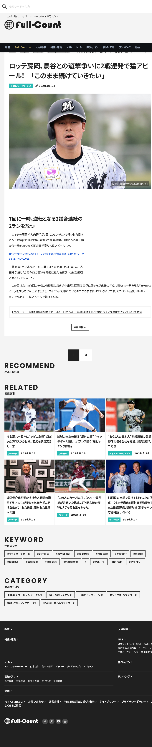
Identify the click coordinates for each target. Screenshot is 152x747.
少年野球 (57, 680)
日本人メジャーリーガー (15, 666)
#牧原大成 (102, 554)
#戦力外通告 (63, 554)
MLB (79, 47)
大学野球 (20, 680)
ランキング (125, 47)
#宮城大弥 (32, 562)
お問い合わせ (36, 701)
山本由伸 (34, 666)
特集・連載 (56, 47)
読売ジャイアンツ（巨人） (129, 643)
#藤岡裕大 (80, 327)
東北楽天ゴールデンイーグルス (25, 595)
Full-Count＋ (23, 47)
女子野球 (46, 680)
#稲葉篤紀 (13, 562)
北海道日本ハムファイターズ (59, 603)
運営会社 (54, 701)
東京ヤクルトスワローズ (129, 647)
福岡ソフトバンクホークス (22, 603)
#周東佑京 (83, 554)
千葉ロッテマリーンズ (21, 85)
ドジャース (88, 666)
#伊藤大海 (51, 562)
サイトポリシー (108, 701)
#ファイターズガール (18, 554)
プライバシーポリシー (134, 701)
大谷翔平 (41, 47)
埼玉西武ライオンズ (60, 595)
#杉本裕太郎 (70, 562)
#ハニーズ (99, 562)
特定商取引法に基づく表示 (79, 701)
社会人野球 (33, 680)
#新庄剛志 (43, 554)
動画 (137, 47)
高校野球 (8, 680)
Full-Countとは (13, 701)
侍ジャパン (92, 47)
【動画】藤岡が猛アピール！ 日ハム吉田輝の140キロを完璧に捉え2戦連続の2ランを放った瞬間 (85, 312)
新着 (7, 47)
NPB (69, 47)
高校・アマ (108, 47)
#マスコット (136, 562)
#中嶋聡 (138, 554)
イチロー (60, 666)
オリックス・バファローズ (123, 595)
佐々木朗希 (47, 666)
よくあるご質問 (12, 705)
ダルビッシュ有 (74, 666)
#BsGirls (116, 562)
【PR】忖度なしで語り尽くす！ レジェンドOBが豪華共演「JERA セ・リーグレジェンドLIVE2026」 (46, 256)
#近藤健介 (121, 554)
